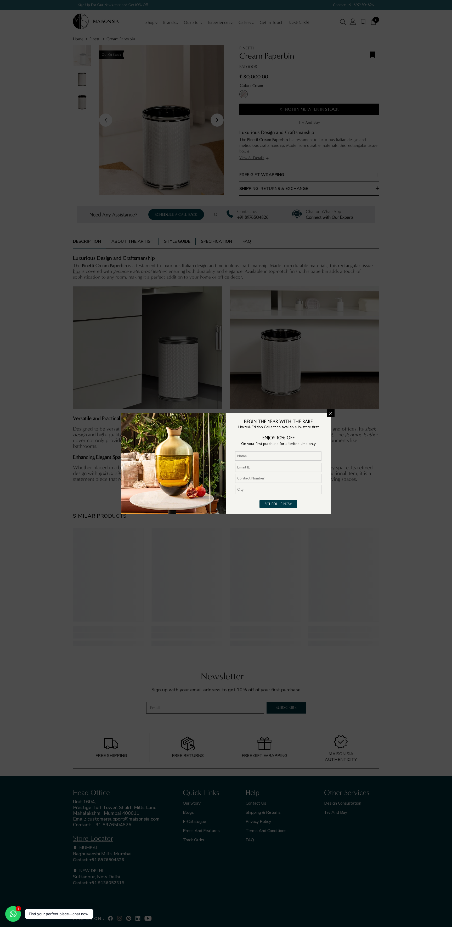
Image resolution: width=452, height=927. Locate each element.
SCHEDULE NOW (278, 504)
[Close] (331, 413)
